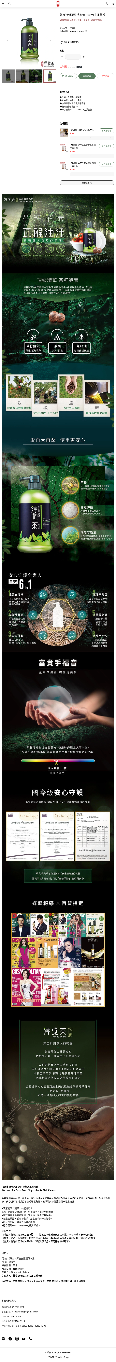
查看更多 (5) (87, 182)
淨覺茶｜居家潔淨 (71, 42)
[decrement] (62, 57)
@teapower (16, 1316)
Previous (8, 41)
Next (50, 41)
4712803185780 (77, 31)
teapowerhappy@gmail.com (25, 1311)
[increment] (83, 57)
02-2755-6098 (18, 1307)
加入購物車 (106, 130)
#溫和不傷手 (96, 20)
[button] (3, 3)
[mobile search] (9, 3)
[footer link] (3, 1338)
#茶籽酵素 (64, 20)
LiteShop (64, 1357)
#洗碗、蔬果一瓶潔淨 (79, 20)
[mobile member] (107, 3)
